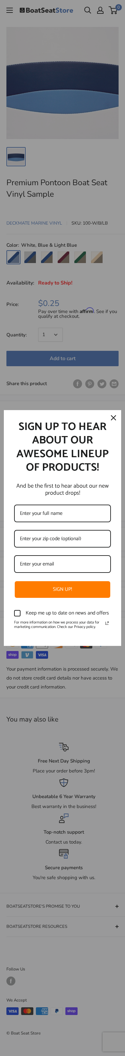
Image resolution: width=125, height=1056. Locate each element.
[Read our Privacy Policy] (107, 623)
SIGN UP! (62, 589)
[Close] (113, 417)
